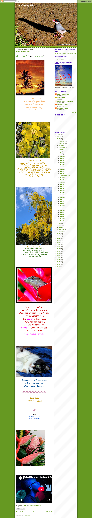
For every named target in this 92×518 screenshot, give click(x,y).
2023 (58, 234)
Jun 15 (62, 190)
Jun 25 (62, 167)
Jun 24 (62, 169)
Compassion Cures (23, 51)
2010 (58, 262)
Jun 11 (62, 199)
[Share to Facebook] (22, 509)
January (61, 231)
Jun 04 (62, 214)
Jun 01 (62, 221)
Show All (74, 112)
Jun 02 (62, 218)
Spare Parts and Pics (63, 94)
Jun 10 (62, 201)
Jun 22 (62, 173)
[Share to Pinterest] (24, 509)
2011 (58, 259)
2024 (58, 139)
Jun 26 (62, 165)
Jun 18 (62, 184)
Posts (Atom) (27, 515)
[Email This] (17, 509)
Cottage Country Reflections (65, 101)
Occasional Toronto (62, 104)
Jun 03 (62, 216)
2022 (58, 236)
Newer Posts (19, 512)
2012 (58, 257)
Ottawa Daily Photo (62, 108)
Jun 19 (62, 182)
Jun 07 (62, 208)
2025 (58, 136)
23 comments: (37, 505)
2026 (58, 134)
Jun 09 (62, 203)
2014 (58, 253)
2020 (58, 240)
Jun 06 (62, 210)
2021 (58, 238)
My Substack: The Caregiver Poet (66, 53)
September (62, 147)
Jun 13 (62, 195)
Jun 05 (62, 212)
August (61, 149)
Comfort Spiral (25, 5)
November (62, 143)
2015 (58, 251)
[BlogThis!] (19, 509)
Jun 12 (62, 197)
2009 (58, 264)
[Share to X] (20, 509)
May (60, 223)
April (60, 225)
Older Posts (49, 512)
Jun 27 (62, 162)
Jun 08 (62, 205)
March (60, 227)
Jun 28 (62, 160)
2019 (58, 242)
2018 (58, 244)
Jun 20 (62, 180)
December (62, 141)
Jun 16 (62, 188)
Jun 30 (62, 156)
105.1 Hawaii (60, 59)
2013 (58, 255)
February (61, 229)
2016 (58, 249)
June (60, 154)
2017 (58, 246)
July (60, 152)
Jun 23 (62, 171)
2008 (58, 266)
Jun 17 (62, 186)
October (61, 145)
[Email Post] (34, 506)
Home (34, 512)
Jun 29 (62, 158)
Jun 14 (62, 193)
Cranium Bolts (61, 97)
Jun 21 (62, 177)
